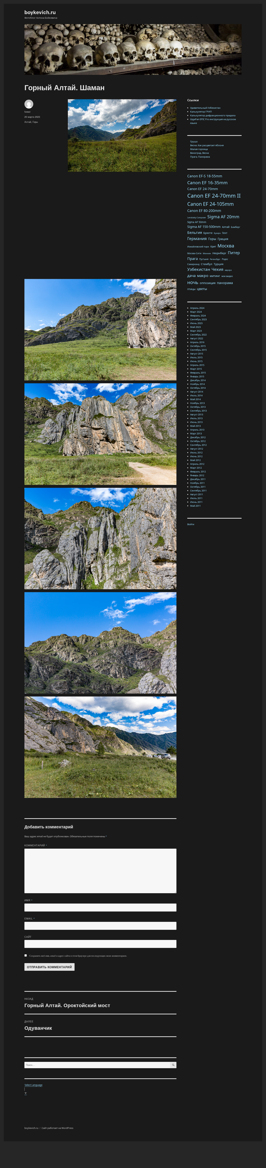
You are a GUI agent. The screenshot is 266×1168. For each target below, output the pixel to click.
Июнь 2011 (196, 502)
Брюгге (207, 233)
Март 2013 (196, 433)
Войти (190, 524)
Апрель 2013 (197, 429)
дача (191, 275)
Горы (35, 122)
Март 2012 (196, 467)
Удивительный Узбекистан (205, 107)
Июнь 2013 (196, 422)
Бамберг (235, 227)
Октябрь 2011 (198, 486)
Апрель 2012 (197, 464)
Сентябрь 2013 (198, 410)
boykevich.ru (40, 12)
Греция (223, 239)
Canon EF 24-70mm (202, 188)
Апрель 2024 (197, 308)
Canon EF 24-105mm (210, 204)
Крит (213, 246)
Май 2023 (195, 327)
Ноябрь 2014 (197, 384)
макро (202, 275)
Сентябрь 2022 (198, 334)
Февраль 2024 (198, 315)
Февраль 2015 (198, 372)
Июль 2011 (196, 498)
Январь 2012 (197, 475)
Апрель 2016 (197, 342)
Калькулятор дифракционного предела (212, 115)
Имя (28, 900)
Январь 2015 (197, 376)
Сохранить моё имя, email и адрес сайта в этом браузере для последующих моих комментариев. (78, 955)
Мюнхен (207, 253)
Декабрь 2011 (198, 479)
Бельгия (194, 232)
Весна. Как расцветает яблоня (207, 145)
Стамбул (206, 264)
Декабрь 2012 (198, 437)
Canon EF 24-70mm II (214, 195)
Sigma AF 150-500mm (204, 226)
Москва (226, 246)
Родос (225, 259)
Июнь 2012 (196, 456)
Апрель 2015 (197, 365)
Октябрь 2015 (198, 346)
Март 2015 (196, 368)
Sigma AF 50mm (196, 222)
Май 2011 (195, 505)
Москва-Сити (194, 253)
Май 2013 (195, 425)
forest (27, 111)
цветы (202, 288)
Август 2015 (196, 353)
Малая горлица (199, 149)
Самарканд (193, 264)
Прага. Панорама (200, 156)
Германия (197, 238)
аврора (228, 270)
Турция (218, 264)
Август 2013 (196, 414)
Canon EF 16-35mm (207, 182)
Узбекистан (198, 269)
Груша (193, 141)
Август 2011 (196, 494)
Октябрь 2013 (198, 406)
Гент (224, 233)
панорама (225, 283)
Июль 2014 (196, 395)
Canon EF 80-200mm (204, 210)
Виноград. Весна (199, 153)
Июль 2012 (196, 452)
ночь (192, 282)
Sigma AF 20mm (223, 217)
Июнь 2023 (196, 323)
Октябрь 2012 (198, 441)
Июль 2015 (196, 357)
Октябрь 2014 (198, 387)
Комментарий (35, 845)
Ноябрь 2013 (197, 403)
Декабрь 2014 (198, 380)
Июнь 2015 (196, 361)
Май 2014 (195, 399)
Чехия (217, 269)
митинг (215, 276)
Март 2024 (196, 311)
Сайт (27, 936)
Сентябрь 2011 (198, 490)
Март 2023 (196, 330)
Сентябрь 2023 (198, 319)
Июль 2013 (196, 418)
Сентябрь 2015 (198, 349)
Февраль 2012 (198, 471)
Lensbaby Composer (196, 217)
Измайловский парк (198, 246)
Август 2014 (196, 391)
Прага (192, 258)
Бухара (217, 233)
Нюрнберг (219, 253)
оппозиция (208, 283)
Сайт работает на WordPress (57, 1128)
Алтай (27, 122)
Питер (234, 252)
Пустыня (203, 259)
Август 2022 (196, 338)
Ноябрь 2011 (197, 483)
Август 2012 (196, 448)
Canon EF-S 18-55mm (204, 176)
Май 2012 (195, 460)
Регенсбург (215, 259)
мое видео (227, 276)
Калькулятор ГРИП (201, 111)
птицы (191, 289)
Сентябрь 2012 (198, 445)
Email (29, 918)
